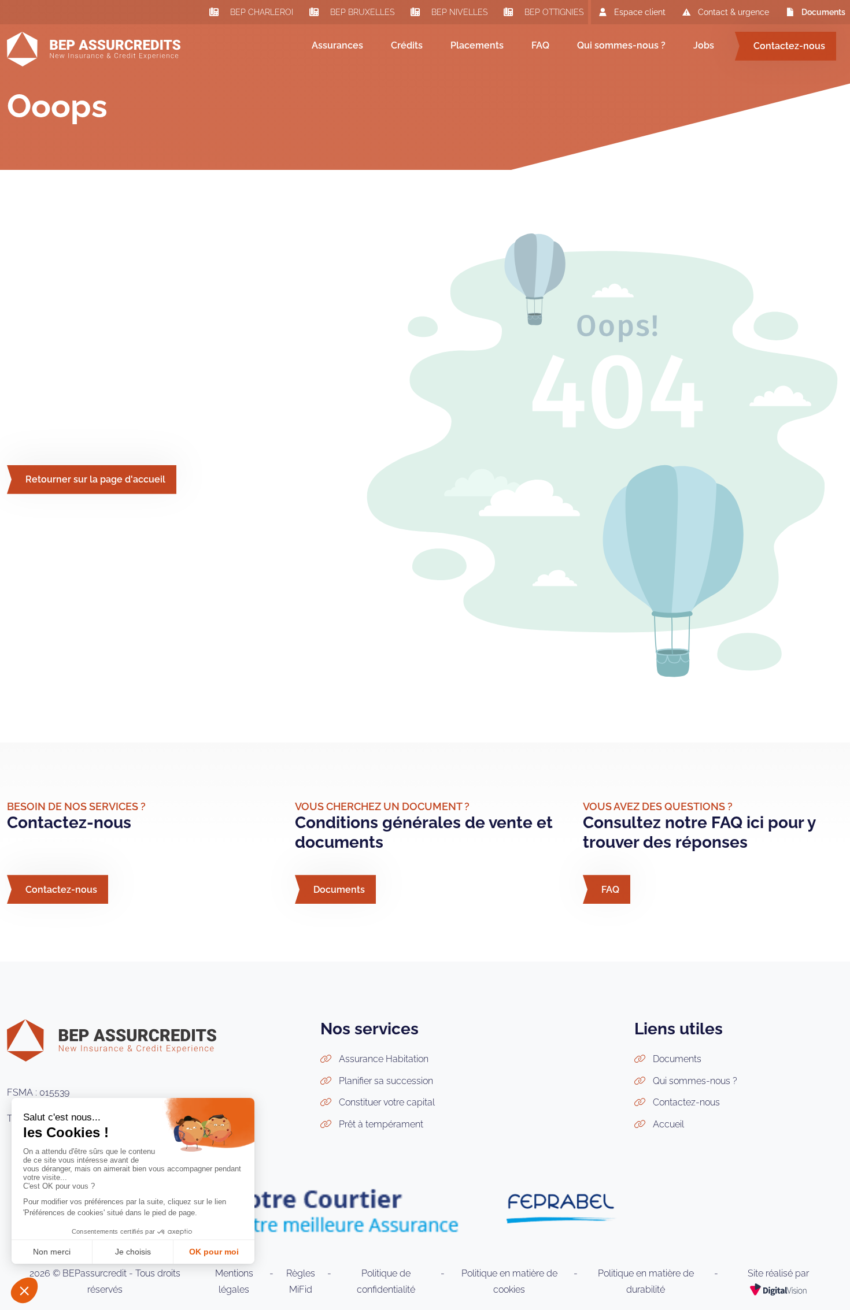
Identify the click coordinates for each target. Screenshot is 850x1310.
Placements (477, 45)
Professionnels (346, 98)
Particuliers (339, 83)
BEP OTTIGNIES (552, 13)
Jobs (703, 45)
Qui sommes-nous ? (621, 45)
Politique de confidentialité (386, 1282)
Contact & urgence (733, 12)
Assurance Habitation (383, 1058)
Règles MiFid (300, 1282)
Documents (823, 12)
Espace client (640, 12)
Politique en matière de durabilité (646, 1282)
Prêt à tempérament (381, 1124)
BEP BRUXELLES (361, 13)
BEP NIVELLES (458, 13)
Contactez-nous (789, 45)
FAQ (540, 45)
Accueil (668, 1124)
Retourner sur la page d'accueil (95, 479)
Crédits (407, 45)
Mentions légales (234, 1282)
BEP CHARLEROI (260, 13)
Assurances (337, 45)
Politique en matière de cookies (509, 1282)
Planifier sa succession (386, 1080)
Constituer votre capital (387, 1102)
